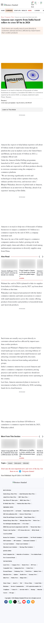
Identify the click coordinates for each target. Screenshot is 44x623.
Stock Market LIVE (8, 511)
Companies (9, 10)
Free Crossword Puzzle (9, 557)
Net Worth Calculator (36, 537)
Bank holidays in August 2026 (31, 511)
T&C (21, 583)
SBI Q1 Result (35, 530)
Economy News (33, 574)
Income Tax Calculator (9, 537)
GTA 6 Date (25, 523)
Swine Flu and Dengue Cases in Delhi (12, 517)
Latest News (6, 565)
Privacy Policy (28, 583)
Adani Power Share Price (9, 497)
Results (24, 10)
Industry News (37, 571)
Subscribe (39, 589)
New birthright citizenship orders (11, 523)
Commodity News (7, 568)
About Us (15, 583)
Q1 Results (18, 511)
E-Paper (37, 10)
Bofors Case (36, 520)
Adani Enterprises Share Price (27, 494)
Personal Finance (7, 571)
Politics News (14, 577)
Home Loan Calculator (22, 544)
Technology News (18, 571)
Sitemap (33, 589)
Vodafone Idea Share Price (24, 503)
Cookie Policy (38, 583)
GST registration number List (33, 586)
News (30, 10)
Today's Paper (7, 583)
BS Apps (12, 593)
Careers (5, 593)
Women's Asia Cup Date (9, 530)
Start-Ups (17, 10)
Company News (16, 565)
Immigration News (19, 568)
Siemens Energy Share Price (10, 520)
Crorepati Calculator (22, 537)
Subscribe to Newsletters (23, 554)
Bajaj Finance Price (29, 517)
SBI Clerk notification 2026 (10, 514)
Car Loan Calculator (8, 544)
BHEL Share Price (24, 500)
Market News (25, 565)
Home (3, 10)
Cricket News (29, 568)
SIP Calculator (17, 540)
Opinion (16, 574)
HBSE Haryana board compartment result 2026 (15, 527)
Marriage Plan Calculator (26, 547)
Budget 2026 (23, 577)
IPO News (33, 565)
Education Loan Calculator (10, 547)
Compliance (6, 589)
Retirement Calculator (29, 540)
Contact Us (14, 589)
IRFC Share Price (23, 497)
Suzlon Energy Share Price (10, 494)
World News (28, 571)
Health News (23, 574)
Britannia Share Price (25, 520)
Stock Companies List (8, 554)
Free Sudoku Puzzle (36, 554)
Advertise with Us (24, 589)
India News (6, 577)
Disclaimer (6, 586)
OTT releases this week (24, 530)
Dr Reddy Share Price (9, 503)
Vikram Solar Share (35, 527)
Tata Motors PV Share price (10, 500)
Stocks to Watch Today (25, 514)
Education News (7, 574)
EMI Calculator (7, 540)
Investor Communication (17, 586)
